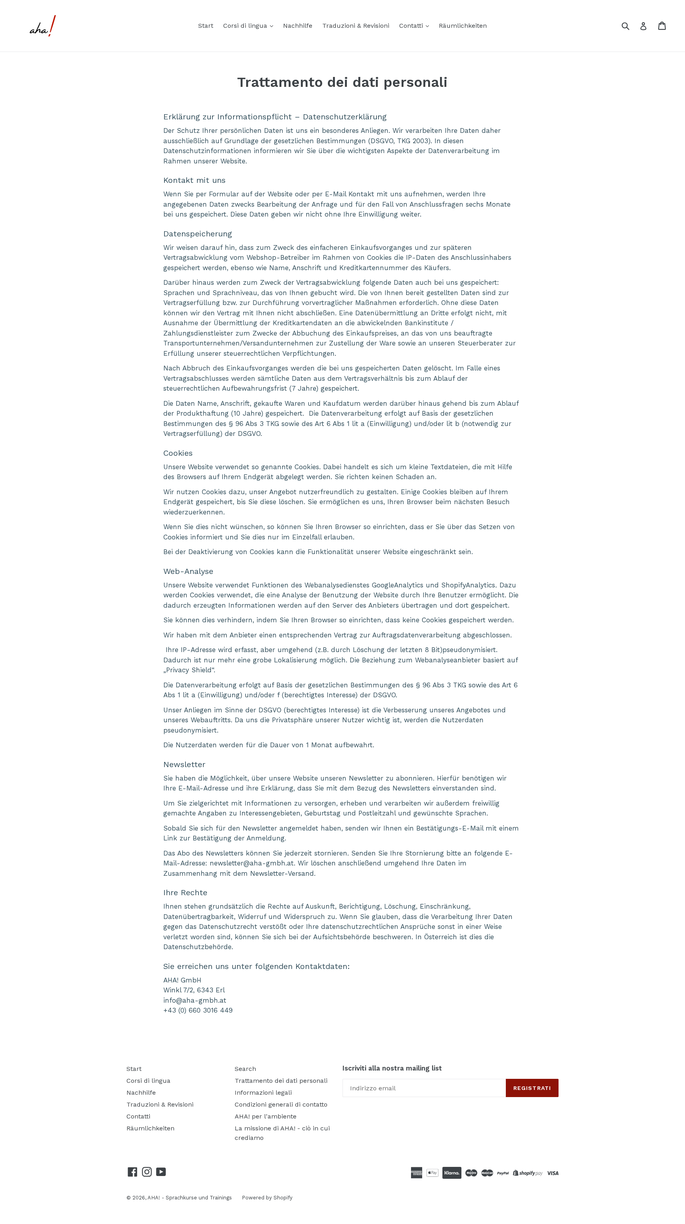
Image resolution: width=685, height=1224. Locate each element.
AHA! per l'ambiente (266, 1116)
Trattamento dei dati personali (281, 1080)
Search (245, 1068)
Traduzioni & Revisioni (355, 25)
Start (205, 25)
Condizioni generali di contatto (281, 1104)
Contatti (412, 25)
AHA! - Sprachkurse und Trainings (189, 1198)
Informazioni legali (263, 1092)
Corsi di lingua (246, 25)
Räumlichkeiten (463, 25)
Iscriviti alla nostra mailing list (392, 1068)
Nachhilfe (297, 25)
